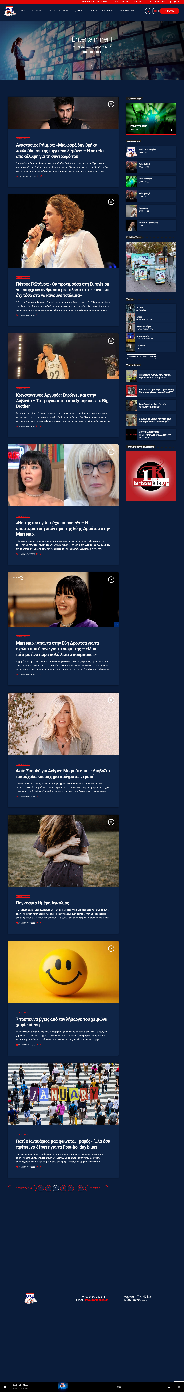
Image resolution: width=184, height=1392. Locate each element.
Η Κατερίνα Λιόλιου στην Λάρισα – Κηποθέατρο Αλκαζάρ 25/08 (155, 376)
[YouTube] (163, 2)
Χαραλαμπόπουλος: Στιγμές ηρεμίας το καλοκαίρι (152, 405)
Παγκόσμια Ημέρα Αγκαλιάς (42, 903)
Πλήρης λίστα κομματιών (141, 356)
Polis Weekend (138, 126)
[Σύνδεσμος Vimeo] (10, 11)
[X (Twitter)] (167, 2)
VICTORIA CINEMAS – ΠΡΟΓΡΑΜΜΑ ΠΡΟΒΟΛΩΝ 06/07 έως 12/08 (155, 435)
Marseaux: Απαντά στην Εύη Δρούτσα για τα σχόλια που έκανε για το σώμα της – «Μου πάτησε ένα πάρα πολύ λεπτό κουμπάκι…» (57, 648)
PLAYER (169, 10)
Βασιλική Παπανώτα (148, 222)
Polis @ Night (145, 164)
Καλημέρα (143, 208)
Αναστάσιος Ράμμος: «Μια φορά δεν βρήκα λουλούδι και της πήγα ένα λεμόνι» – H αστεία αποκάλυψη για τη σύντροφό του (60, 150)
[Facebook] (178, 2)
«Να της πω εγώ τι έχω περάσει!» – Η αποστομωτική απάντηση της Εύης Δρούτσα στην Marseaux (63, 528)
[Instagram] (175, 2)
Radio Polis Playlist (147, 149)
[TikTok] (171, 2)
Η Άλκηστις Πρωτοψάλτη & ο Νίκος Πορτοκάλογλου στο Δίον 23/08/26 (156, 391)
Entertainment (23, 139)
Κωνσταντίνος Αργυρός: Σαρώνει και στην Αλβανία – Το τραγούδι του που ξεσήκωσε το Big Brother (62, 400)
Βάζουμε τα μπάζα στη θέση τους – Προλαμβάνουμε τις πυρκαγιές (156, 420)
